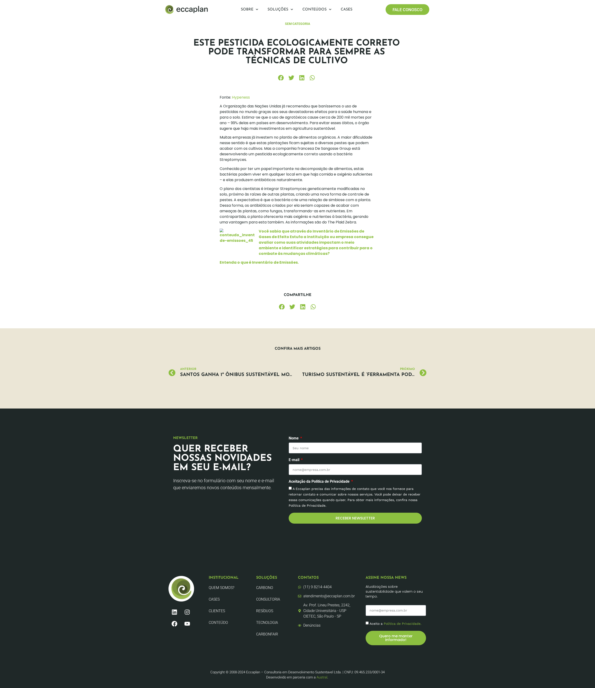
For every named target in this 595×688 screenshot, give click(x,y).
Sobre (247, 9)
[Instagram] (187, 612)
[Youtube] (187, 623)
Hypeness (241, 97)
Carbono (264, 587)
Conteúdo (218, 622)
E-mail (294, 460)
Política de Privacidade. (402, 623)
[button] (281, 78)
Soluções (278, 9)
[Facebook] (174, 623)
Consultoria (268, 599)
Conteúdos (314, 9)
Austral (322, 677)
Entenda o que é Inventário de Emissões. (259, 262)
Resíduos (264, 611)
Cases (346, 9)
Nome (294, 438)
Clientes (217, 611)
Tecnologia (267, 622)
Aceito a (395, 623)
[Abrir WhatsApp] (583, 676)
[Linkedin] (174, 612)
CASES (214, 599)
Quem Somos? (221, 587)
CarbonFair (267, 634)
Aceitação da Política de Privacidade (319, 482)
